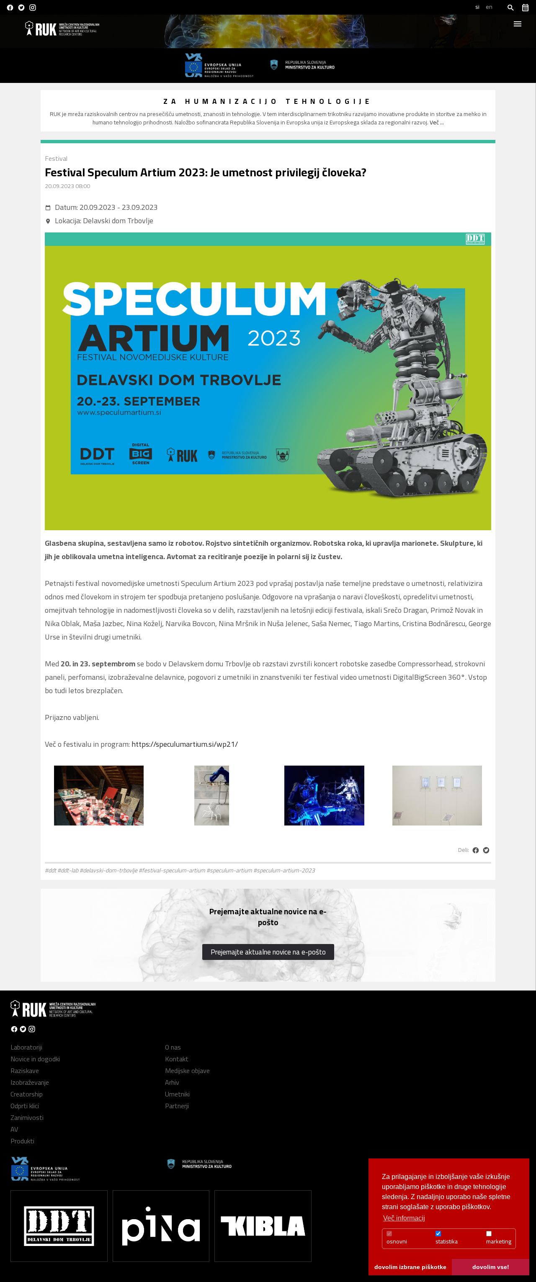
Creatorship (26, 1094)
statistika (447, 1241)
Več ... (437, 122)
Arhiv (172, 1082)
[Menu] (518, 23)
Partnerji (177, 1105)
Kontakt (176, 1058)
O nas (173, 1047)
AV (14, 1129)
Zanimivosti (27, 1117)
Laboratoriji (26, 1047)
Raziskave (24, 1070)
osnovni (397, 1241)
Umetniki (177, 1094)
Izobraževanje (29, 1082)
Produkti (22, 1141)
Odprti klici (24, 1105)
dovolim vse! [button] (490, 1267)
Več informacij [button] (404, 1218)
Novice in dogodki (35, 1058)
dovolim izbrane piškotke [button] (410, 1267)
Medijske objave (187, 1070)
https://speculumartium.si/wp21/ (184, 744)
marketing (498, 1241)
